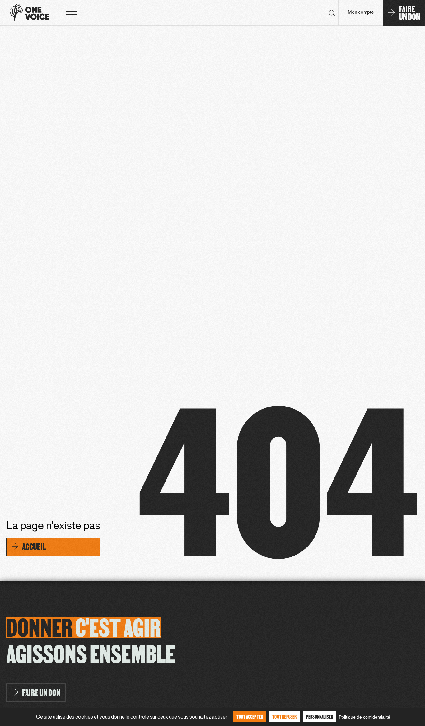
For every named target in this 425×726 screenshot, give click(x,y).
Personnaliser (319, 716)
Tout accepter (249, 716)
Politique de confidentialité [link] (364, 716)
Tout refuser (284, 716)
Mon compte (361, 13)
